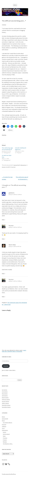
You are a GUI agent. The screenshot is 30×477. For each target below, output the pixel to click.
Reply (3, 219)
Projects (5, 440)
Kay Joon (13, 167)
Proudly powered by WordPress (9, 474)
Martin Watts (12, 245)
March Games (5, 397)
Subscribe (5, 366)
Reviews (5, 442)
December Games (6, 405)
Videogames (23, 165)
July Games (4, 390)
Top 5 (3, 428)
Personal (4, 424)
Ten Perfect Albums (7, 422)
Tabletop (4, 426)
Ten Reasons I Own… (8, 443)
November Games (6, 407)
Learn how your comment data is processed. (14, 351)
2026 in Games (5, 403)
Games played (6, 434)
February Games (6, 399)
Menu (15, 5)
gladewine (11, 193)
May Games (5, 393)
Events (4, 432)
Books (3, 417)
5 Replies (4, 24)
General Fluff (17, 165)
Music (3, 420)
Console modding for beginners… (20, 148)
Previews (5, 438)
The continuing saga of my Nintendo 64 (7, 148)
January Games (5, 401)
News (4, 436)
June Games (5, 392)
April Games (5, 395)
